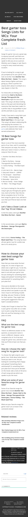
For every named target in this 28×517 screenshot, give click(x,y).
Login (24, 473)
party (3, 129)
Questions (18, 504)
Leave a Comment (10, 50)
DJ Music (7, 503)
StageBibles (14, 5)
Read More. (15, 462)
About (8, 504)
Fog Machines (19, 503)
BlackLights (9, 501)
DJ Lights (20, 501)
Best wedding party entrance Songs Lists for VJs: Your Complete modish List (13, 439)
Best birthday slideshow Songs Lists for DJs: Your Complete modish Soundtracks (13, 422)
